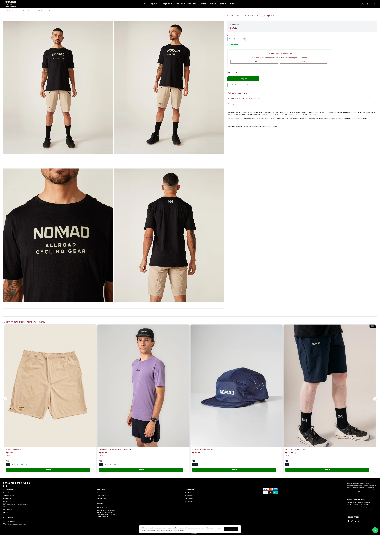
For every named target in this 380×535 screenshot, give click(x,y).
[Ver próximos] (374, 398)
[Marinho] (193, 460)
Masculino (18, 11)
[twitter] (355, 521)
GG (244, 39)
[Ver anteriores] (5, 398)
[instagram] (352, 521)
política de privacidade (212, 528)
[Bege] (7, 460)
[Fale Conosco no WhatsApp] (375, 530)
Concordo (231, 529)
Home (5, 11)
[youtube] (359, 521)
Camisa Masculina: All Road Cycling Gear (34, 11)
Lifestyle (11, 11)
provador (303, 62)
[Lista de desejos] (363, 4)
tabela (254, 62)
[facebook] (348, 521)
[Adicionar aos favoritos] (93, 470)
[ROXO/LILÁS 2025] (100, 460)
